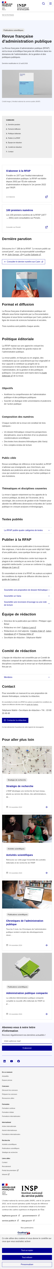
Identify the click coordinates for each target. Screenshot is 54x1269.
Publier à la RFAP (14, 138)
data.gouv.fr (26, 1221)
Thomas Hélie (25, 634)
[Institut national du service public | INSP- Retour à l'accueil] (32, 1189)
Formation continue (8, 1108)
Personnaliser (27, 1264)
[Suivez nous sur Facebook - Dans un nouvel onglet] (18, 1061)
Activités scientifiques (9, 1144)
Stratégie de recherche (10, 1152)
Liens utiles (6, 1158)
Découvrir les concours (10, 1090)
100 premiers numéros (19, 210)
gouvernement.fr (30, 1216)
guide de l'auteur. (32, 704)
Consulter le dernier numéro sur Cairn (23, 262)
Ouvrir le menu (50, 3)
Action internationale (9, 1126)
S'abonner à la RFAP (18, 170)
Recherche (6, 1140)
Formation (5, 1104)
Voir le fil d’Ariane (8, 15)
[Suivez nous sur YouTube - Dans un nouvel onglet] (11, 1061)
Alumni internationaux (9, 1130)
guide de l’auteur (9, 579)
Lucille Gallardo (31, 255)
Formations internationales (11, 1116)
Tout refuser (27, 1257)
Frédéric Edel (36, 631)
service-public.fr (9, 1221)
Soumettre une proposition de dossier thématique (26, 590)
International (6, 1122)
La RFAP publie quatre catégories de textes (23, 530)
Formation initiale (8, 1112)
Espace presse (7, 1080)
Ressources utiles (8, 1098)
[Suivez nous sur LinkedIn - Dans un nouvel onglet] (4, 1061)
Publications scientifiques (10, 1148)
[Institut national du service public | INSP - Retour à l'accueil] (23, 7)
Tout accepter (27, 1250)
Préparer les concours (9, 1094)
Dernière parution (14, 124)
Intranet (4, 1174)
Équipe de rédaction (15, 143)
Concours (5, 1086)
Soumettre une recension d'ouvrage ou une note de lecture (25, 603)
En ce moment (7, 1072)
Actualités (5, 1076)
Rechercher (43, 3)
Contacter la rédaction (16, 720)
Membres (8, 677)
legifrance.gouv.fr (10, 1216)
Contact (10, 152)
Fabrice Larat (28, 627)
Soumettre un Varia (12, 596)
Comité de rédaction (15, 147)
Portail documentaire (9, 1170)
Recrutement (6, 1166)
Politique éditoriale (14, 133)
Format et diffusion (14, 129)
